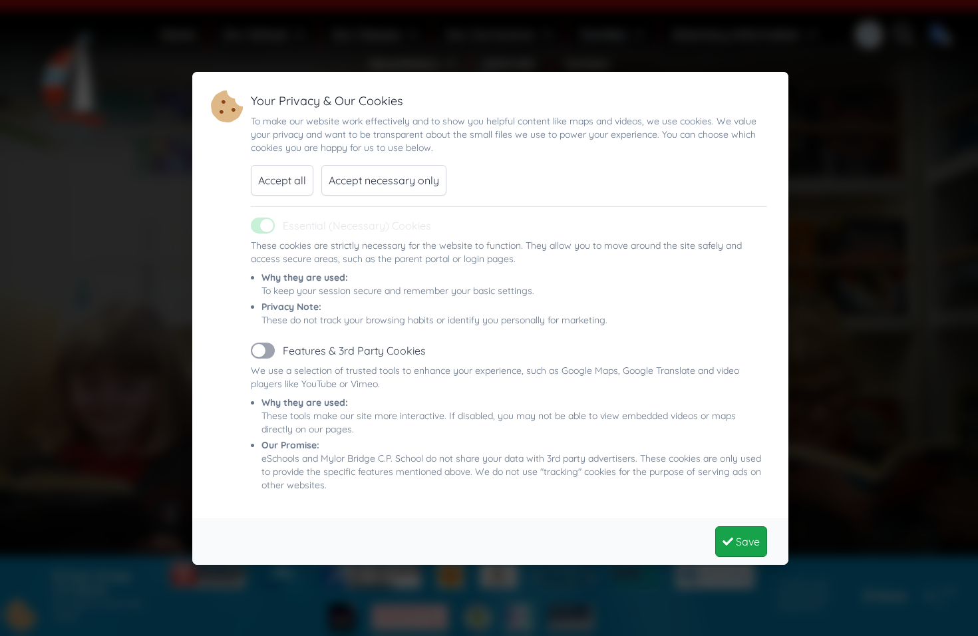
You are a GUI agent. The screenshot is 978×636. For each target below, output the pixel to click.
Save (746, 541)
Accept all (282, 180)
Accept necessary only (384, 180)
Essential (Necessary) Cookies (357, 225)
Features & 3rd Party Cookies (354, 350)
